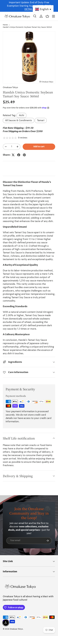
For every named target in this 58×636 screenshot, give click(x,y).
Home (5, 25)
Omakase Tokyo (10, 87)
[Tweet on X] (13, 155)
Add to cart (38, 146)
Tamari (40, 120)
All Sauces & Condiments (18, 120)
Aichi (21, 115)
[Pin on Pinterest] (24, 155)
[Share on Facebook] (19, 155)
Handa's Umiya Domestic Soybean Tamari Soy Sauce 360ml (27, 27)
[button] (47, 16)
